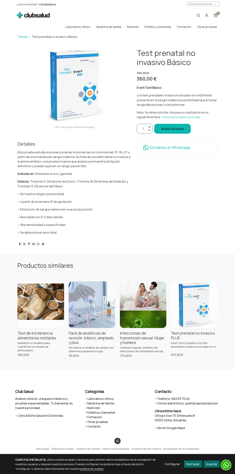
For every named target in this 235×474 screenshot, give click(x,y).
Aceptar (211, 464)
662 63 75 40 (180, 398)
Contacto (94, 426)
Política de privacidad (115, 448)
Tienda (22, 37)
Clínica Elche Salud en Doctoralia (40, 415)
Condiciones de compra (146, 448)
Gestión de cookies (88, 448)
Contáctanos (47, 4)
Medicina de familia (100, 403)
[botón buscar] (198, 15)
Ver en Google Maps (171, 428)
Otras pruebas (97, 422)
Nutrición (93, 408)
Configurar (172, 464)
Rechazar (193, 464)
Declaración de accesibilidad (181, 448)
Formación (94, 417)
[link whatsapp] (117, 440)
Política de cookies (62, 448)
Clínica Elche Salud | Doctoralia (181, 117)
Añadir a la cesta (172, 129)
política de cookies (92, 469)
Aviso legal (42, 448)
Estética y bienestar (101, 412)
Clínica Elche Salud (168, 411)
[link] (33, 15)
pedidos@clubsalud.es (201, 403)
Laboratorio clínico (100, 398)
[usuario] (207, 15)
